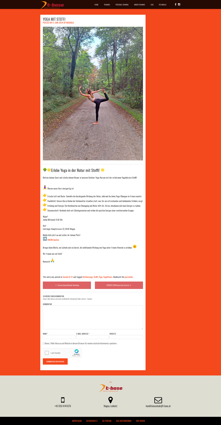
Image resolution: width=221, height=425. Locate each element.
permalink (129, 276)
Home (96, 4)
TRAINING (107, 4)
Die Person (106, 420)
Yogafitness (107, 276)
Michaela (70, 22)
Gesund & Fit (68, 276)
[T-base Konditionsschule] (52, 8)
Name (45, 333)
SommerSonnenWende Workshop (68, 285)
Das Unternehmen (123, 420)
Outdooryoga (88, 276)
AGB (152, 4)
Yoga (100, 276)
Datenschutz (92, 420)
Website (112, 333)
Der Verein (140, 420)
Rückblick (162, 4)
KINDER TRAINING (139, 4)
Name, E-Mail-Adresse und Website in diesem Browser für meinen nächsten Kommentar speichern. (81, 343)
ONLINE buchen (53, 239)
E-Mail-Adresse (82, 333)
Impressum (77, 420)
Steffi (96, 276)
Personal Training (122, 4)
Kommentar (47, 304)
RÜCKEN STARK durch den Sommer (118, 285)
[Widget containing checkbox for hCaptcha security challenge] (62, 353)
